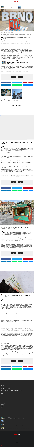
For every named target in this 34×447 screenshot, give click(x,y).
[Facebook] (15, 437)
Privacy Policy (3, 393)
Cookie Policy (3, 403)
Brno (4, 32)
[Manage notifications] (1, 445)
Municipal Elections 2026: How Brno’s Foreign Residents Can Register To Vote (18, 63)
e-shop (15, 70)
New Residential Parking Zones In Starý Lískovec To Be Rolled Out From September (10, 8)
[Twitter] (16, 437)
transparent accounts (19, 150)
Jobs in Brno (2, 405)
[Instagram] (17, 437)
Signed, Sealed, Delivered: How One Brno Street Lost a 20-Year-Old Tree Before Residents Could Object (18, 428)
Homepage (2, 404)
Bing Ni (3, 32)
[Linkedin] (18, 437)
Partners (2, 406)
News (6, 32)
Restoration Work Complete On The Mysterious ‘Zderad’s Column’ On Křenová (27, 8)
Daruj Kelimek (13, 232)
